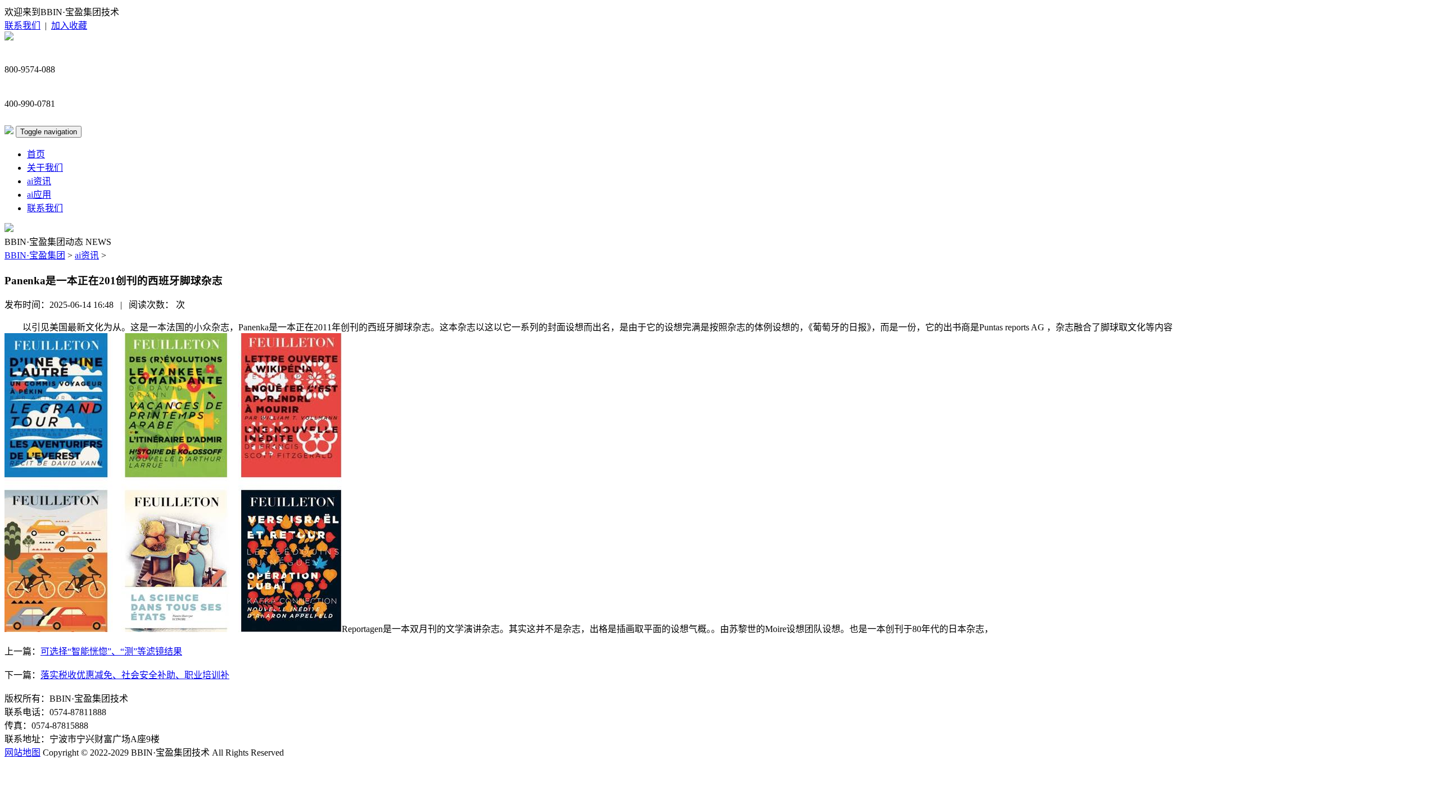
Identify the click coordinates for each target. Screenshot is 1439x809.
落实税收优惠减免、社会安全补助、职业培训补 (134, 675)
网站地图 (22, 752)
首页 (36, 154)
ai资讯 (39, 181)
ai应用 (39, 194)
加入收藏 (69, 25)
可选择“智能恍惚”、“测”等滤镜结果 (111, 651)
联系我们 (22, 25)
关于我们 (45, 167)
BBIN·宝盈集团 (34, 255)
